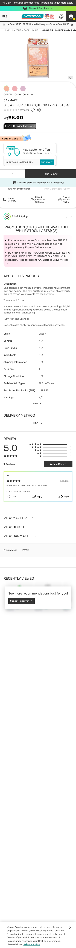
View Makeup (16, 518)
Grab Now (46, 162)
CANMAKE (10, 100)
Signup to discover (19, 601)
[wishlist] (32, 110)
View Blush (14, 527)
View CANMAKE (17, 536)
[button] (71, 16)
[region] (38, 935)
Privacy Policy (32, 944)
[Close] (70, 928)
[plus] (18, 174)
